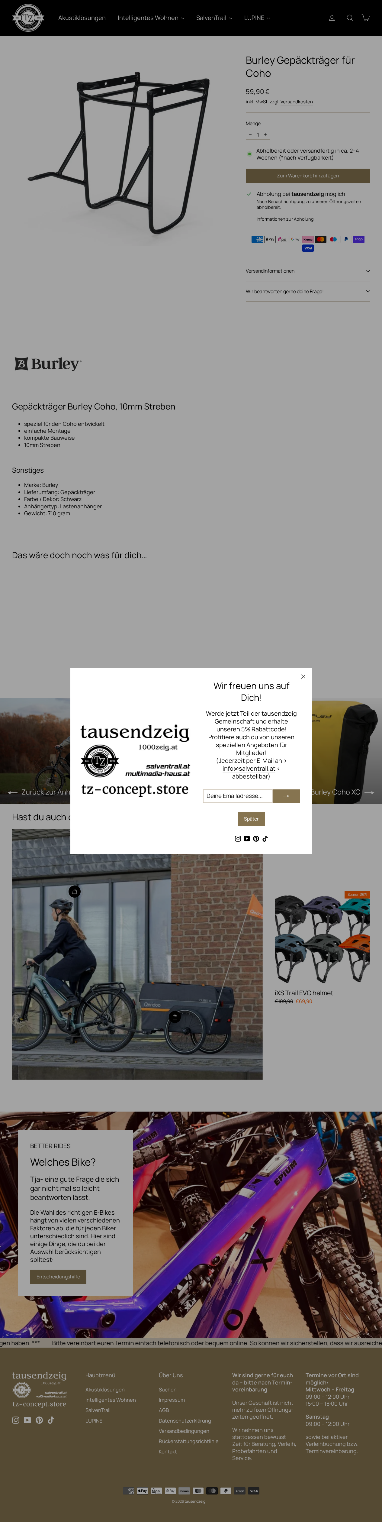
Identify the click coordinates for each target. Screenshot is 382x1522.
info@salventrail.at (249, 768)
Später (251, 818)
